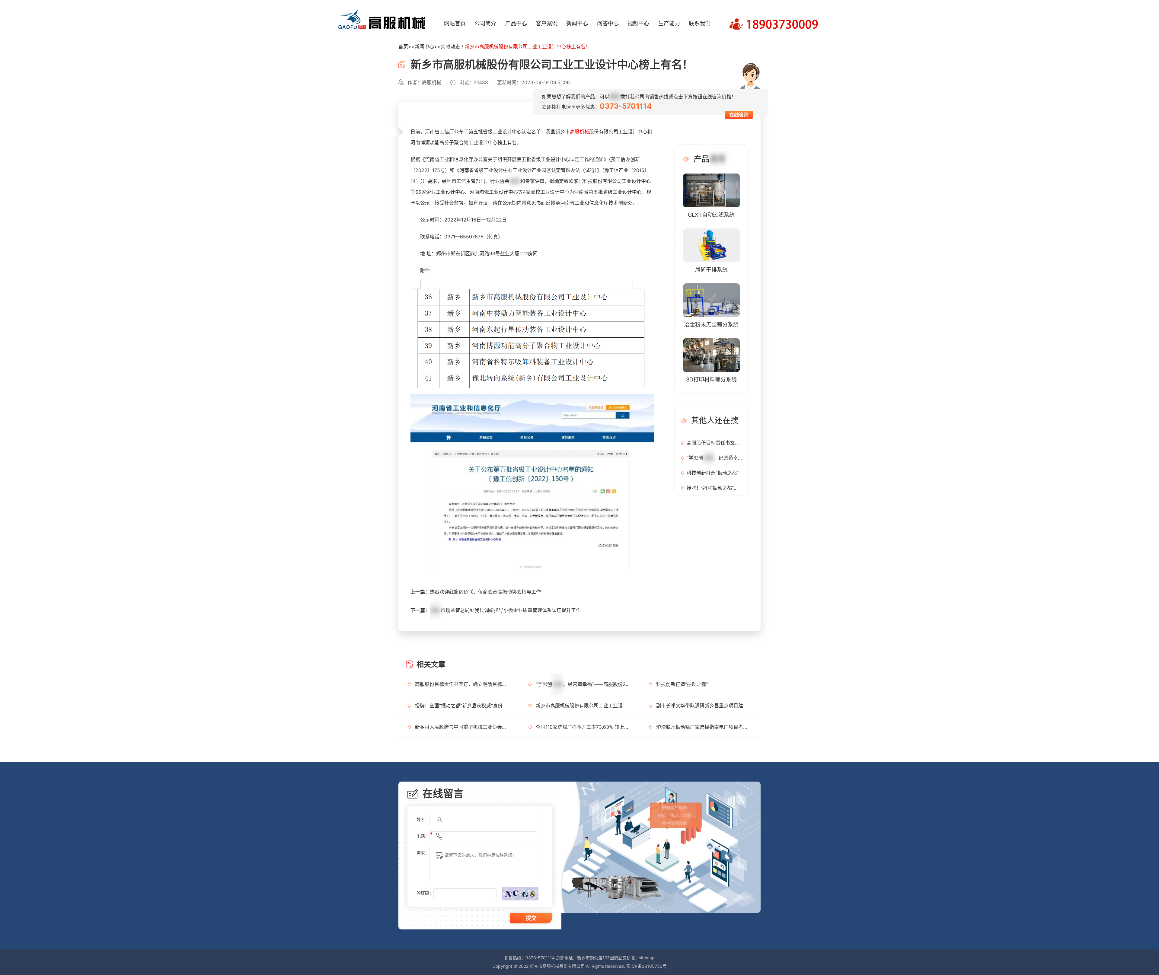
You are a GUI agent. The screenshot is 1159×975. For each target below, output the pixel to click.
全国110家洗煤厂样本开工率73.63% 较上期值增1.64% (583, 727)
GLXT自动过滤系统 (711, 215)
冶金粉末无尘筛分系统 (711, 324)
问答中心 (608, 23)
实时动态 (450, 46)
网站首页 (455, 23)
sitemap (647, 957)
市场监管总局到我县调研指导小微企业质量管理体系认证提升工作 (505, 610)
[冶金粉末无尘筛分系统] (711, 299)
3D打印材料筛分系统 (711, 379)
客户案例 (546, 23)
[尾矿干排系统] (711, 244)
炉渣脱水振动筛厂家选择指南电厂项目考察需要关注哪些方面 (703, 727)
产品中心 (516, 23)
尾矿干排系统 (711, 269)
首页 (403, 46)
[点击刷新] (520, 893)
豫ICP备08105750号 (646, 966)
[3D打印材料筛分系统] (711, 354)
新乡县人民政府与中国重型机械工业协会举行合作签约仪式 (462, 727)
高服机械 (579, 132)
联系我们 (699, 23)
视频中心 (638, 23)
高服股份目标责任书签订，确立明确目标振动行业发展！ (714, 443)
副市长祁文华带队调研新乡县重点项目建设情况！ (703, 706)
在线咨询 (739, 115)
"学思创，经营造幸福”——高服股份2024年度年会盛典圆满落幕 (714, 458)
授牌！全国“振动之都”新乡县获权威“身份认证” (714, 488)
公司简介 (485, 23)
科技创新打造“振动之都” (713, 473)
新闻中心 (577, 23)
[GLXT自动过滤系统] (711, 190)
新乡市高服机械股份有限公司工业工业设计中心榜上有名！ (583, 706)
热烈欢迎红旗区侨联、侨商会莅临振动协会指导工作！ (488, 592)
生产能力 (669, 23)
